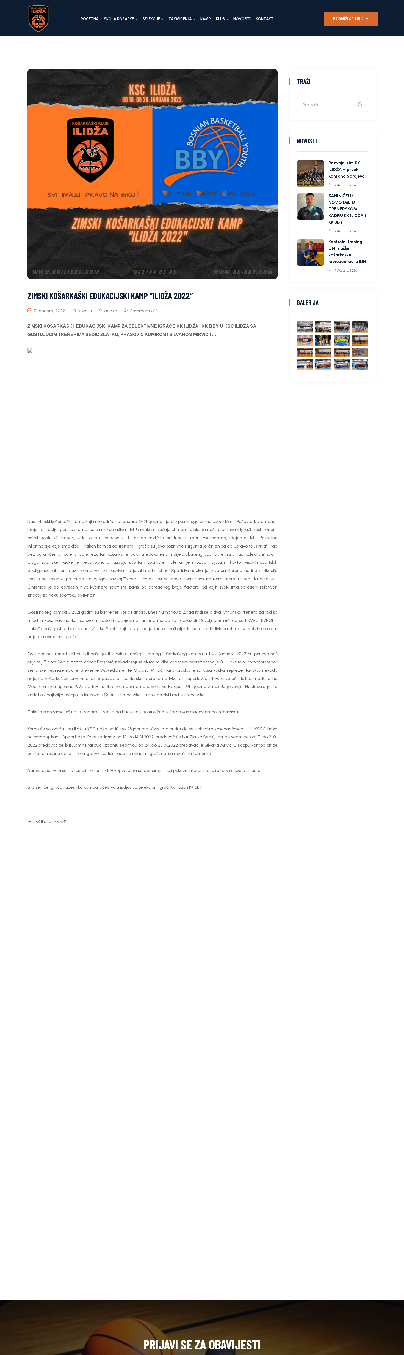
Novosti (242, 19)
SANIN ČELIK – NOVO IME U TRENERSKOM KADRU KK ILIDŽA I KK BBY (347, 209)
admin (110, 310)
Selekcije (151, 19)
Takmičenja (180, 19)
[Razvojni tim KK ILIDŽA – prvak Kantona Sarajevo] (310, 173)
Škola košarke (119, 19)
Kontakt (265, 19)
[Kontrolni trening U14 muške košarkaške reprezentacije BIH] (310, 252)
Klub (220, 19)
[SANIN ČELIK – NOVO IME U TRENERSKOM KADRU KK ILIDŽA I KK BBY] (310, 206)
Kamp (205, 19)
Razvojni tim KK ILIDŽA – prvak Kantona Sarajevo (346, 169)
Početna (90, 19)
